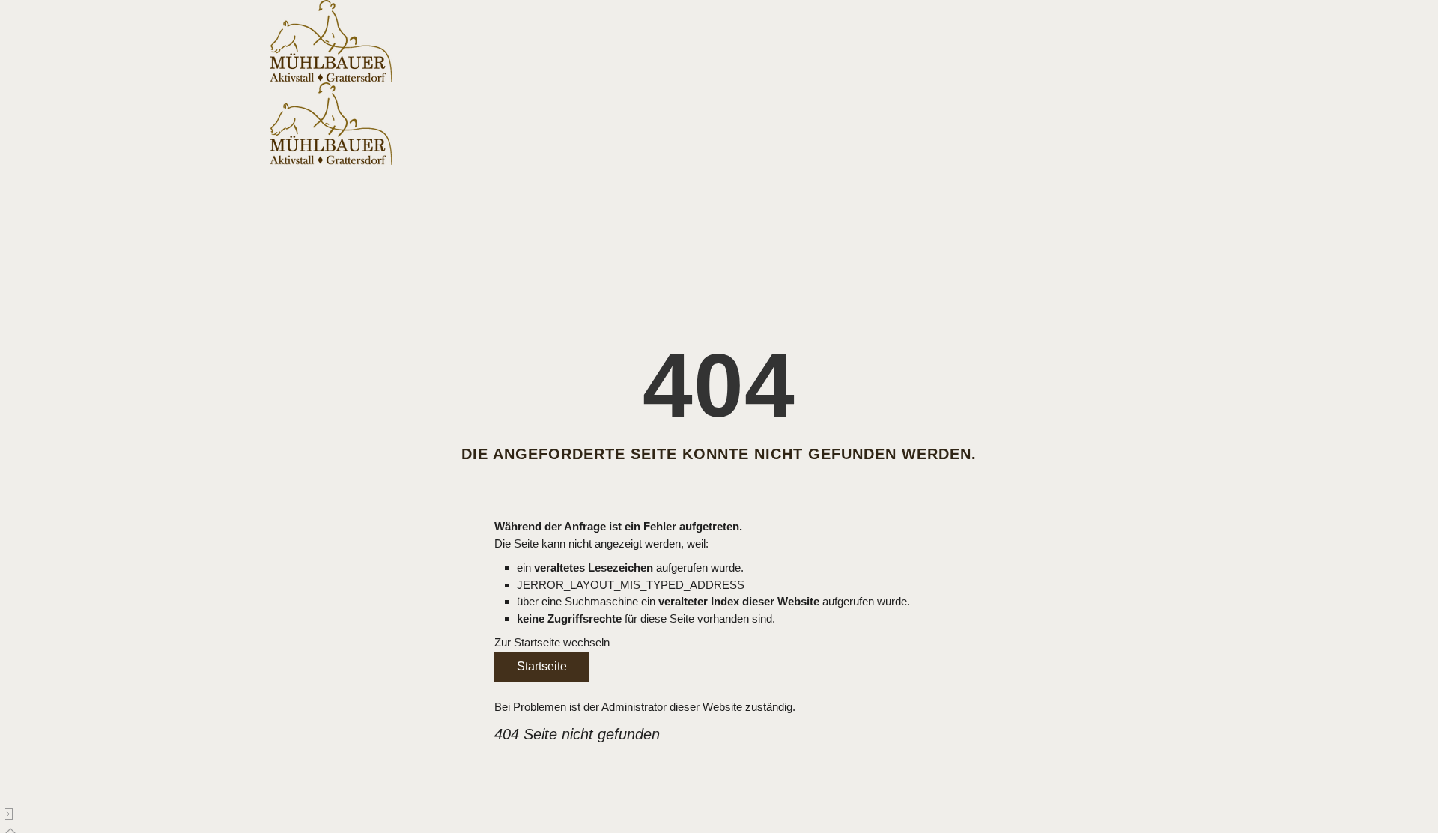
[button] (7, 814)
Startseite (542, 666)
